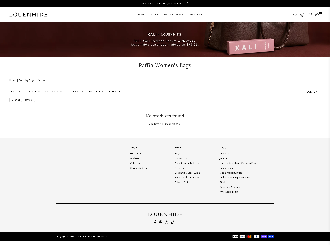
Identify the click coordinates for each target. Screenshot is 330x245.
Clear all (15, 99)
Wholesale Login (229, 191)
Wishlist (134, 158)
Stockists (225, 182)
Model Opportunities (231, 172)
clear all (176, 123)
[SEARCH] (295, 14)
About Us (225, 153)
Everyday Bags (26, 80)
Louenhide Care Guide (187, 172)
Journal (224, 158)
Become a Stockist (230, 187)
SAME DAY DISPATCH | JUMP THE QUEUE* (165, 3)
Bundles (195, 14)
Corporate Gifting (140, 167)
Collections (136, 163)
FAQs (178, 153)
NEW (141, 14)
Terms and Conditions (187, 177)
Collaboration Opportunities (235, 177)
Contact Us (181, 158)
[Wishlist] (310, 14)
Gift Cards (135, 153)
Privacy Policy (182, 182)
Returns (179, 167)
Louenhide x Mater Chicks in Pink (238, 163)
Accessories (173, 14)
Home (12, 80)
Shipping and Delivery (187, 163)
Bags (154, 14)
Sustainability (227, 167)
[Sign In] (302, 14)
